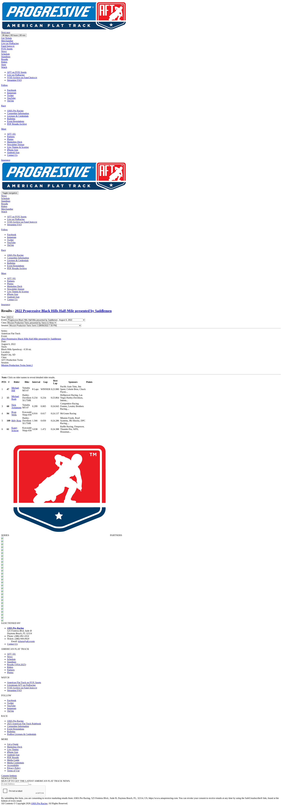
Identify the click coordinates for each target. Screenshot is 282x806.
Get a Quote (12, 744)
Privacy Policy (14, 768)
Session (4, 325)
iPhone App (12, 150)
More (3, 129)
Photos (10, 139)
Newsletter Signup (15, 144)
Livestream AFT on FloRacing (21, 685)
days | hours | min (13, 35)
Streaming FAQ (14, 80)
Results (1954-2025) (16, 664)
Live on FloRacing (10, 43)
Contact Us (12, 155)
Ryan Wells (14, 413)
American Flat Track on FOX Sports (24, 682)
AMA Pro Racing (15, 110)
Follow (4, 85)
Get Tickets (6, 38)
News (4, 51)
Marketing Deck (14, 142)
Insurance (5, 160)
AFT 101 (11, 134)
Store (3, 64)
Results (4, 59)
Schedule (5, 54)
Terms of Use (13, 770)
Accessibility (13, 765)
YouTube (11, 98)
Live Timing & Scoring (18, 147)
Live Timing (13, 749)
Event (4, 320)
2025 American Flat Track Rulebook (24, 723)
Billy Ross (16, 420)
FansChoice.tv (8, 46)
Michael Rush (15, 397)
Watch (4, 67)
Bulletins (11, 118)
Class (3, 322)
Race (3, 105)
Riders (4, 62)
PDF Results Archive (17, 124)
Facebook (11, 90)
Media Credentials (15, 762)
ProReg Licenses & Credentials (21, 734)
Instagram (11, 93)
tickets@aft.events (26, 641)
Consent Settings (9, 775)
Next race (5, 32)
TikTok (10, 100)
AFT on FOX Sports (16, 72)
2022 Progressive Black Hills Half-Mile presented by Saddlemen (63, 311)
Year (3, 317)
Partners (11, 136)
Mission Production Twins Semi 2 (17, 365)
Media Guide (13, 760)
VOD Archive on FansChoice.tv (22, 77)
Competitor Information (18, 113)
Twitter (10, 95)
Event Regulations (15, 121)
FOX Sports (6, 48)
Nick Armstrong (16, 406)
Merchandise (7, 41)
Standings (5, 56)
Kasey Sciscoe (15, 429)
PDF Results (13, 757)
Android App (13, 152)
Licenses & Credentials (17, 116)
